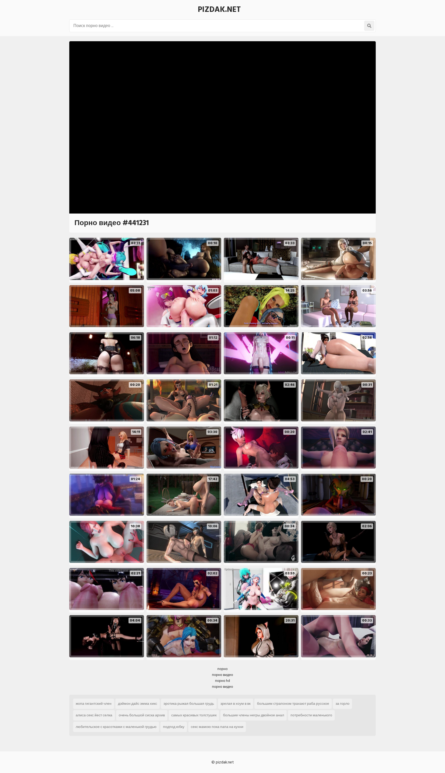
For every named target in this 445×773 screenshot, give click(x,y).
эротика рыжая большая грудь (189, 704)
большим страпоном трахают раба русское (293, 704)
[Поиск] (369, 26)
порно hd (222, 681)
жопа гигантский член (94, 704)
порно (222, 669)
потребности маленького (311, 715)
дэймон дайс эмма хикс (137, 704)
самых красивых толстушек (194, 715)
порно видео (222, 675)
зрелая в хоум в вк (235, 704)
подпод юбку (173, 727)
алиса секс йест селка (94, 715)
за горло (342, 704)
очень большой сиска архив (142, 715)
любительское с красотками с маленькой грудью (116, 727)
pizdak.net (219, 9)
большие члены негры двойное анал (253, 715)
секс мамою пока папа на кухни (217, 727)
